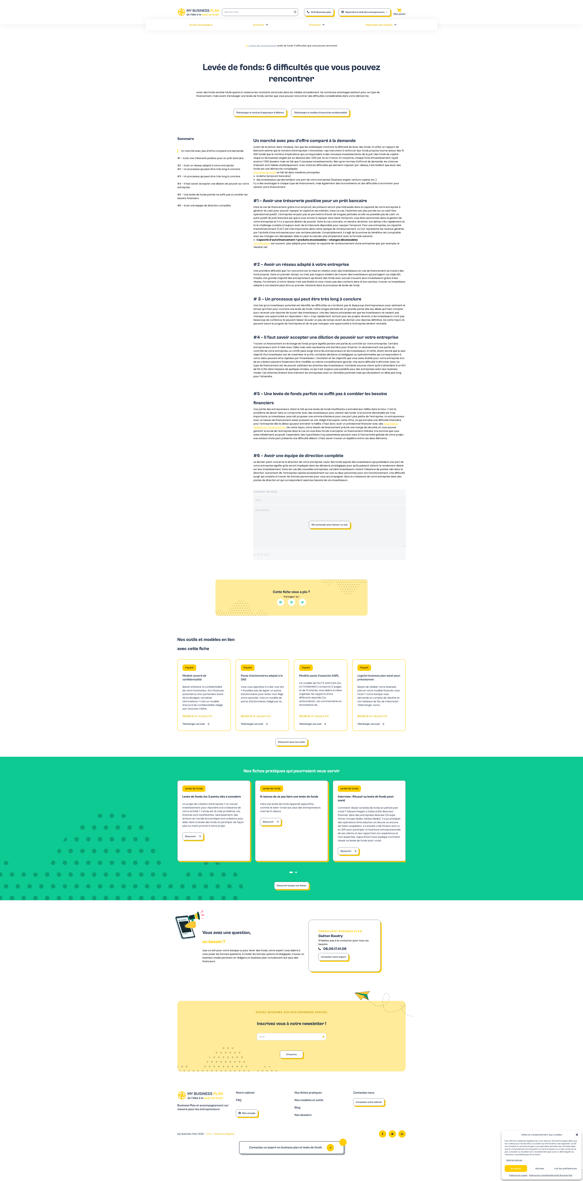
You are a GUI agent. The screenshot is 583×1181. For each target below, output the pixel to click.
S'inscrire (291, 1054)
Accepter (516, 1168)
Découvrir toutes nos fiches (291, 885)
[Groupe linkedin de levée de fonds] (402, 1134)
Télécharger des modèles (379, 25)
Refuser (539, 1168)
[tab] (291, 872)
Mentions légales (224, 1134)
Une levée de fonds (264, 172)
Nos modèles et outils (309, 1100)
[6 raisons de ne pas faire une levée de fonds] (291, 821)
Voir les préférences (565, 1168)
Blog (297, 1107)
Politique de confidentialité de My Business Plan (551, 1175)
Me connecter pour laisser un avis (330, 524)
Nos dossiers (303, 1115)
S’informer (315, 25)
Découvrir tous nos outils (291, 742)
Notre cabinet (245, 1093)
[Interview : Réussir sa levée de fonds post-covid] (369, 821)
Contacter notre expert (333, 957)
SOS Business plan (321, 12)
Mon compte (248, 1113)
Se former (258, 25)
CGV (209, 1134)
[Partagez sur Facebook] (280, 602)
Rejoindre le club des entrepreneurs (365, 12)
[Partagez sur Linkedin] (291, 602)
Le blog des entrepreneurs (262, 45)
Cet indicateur (261, 243)
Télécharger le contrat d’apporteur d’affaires (260, 112)
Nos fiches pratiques (308, 1093)
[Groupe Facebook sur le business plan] (382, 1134)
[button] (576, 1134)
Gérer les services (514, 1160)
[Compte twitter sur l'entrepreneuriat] (392, 1134)
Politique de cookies (518, 1175)
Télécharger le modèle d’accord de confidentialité (320, 112)
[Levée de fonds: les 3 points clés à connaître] (213, 821)
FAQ (239, 1100)
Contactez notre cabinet (369, 1102)
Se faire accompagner (201, 25)
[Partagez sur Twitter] (302, 602)
